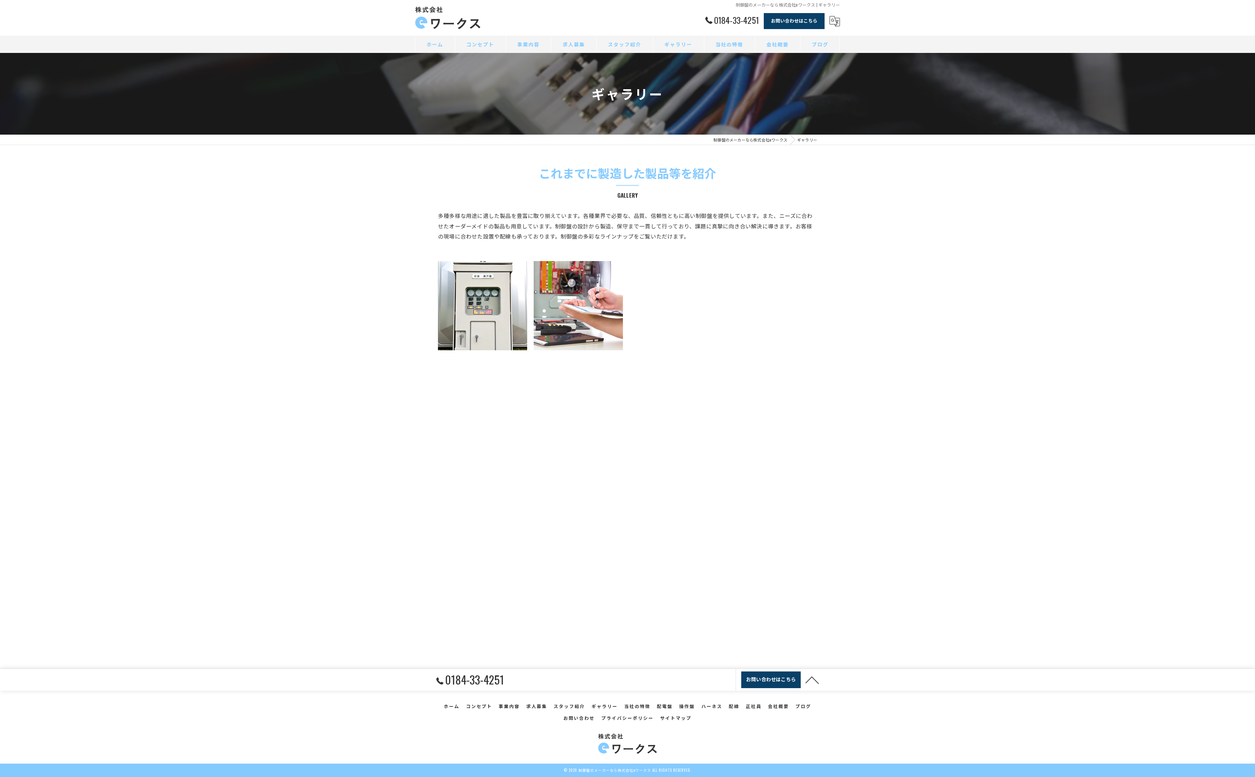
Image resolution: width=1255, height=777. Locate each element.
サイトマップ (676, 718)
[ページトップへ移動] (812, 679)
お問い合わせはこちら (794, 20)
